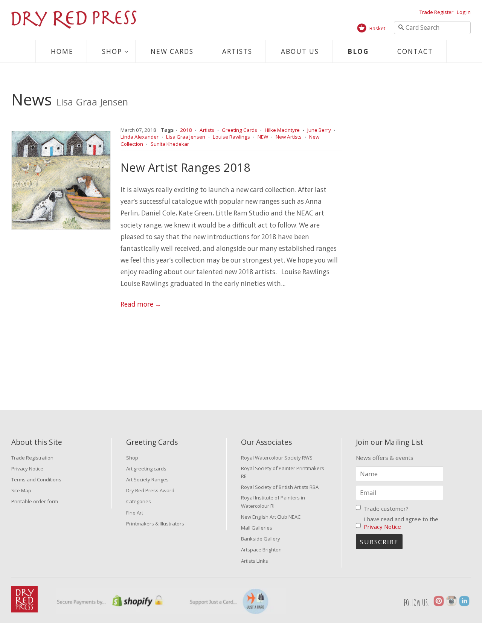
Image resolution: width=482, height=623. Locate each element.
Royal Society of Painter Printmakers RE (282, 472)
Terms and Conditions (36, 479)
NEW (263, 136)
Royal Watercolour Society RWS (277, 457)
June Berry (319, 130)
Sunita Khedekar (170, 143)
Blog (358, 51)
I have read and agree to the (401, 522)
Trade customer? (386, 508)
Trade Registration (32, 457)
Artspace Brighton (261, 549)
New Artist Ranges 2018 (185, 167)
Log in (464, 12)
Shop (112, 51)
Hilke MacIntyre (282, 130)
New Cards (172, 51)
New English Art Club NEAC (270, 516)
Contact (415, 51)
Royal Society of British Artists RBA (280, 487)
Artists (237, 51)
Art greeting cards (146, 468)
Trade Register (436, 12)
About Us (300, 51)
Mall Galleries (256, 527)
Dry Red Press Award (150, 490)
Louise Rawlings (231, 136)
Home (62, 51)
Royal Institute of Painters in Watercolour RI (273, 501)
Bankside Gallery (260, 538)
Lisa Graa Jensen (185, 136)
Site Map (21, 490)
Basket (377, 28)
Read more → (140, 304)
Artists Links (254, 560)
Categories (138, 501)
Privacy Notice (27, 468)
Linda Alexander (139, 136)
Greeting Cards (239, 130)
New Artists (289, 136)
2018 (186, 130)
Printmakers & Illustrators (155, 523)
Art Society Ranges (147, 479)
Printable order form (34, 501)
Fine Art (134, 512)
